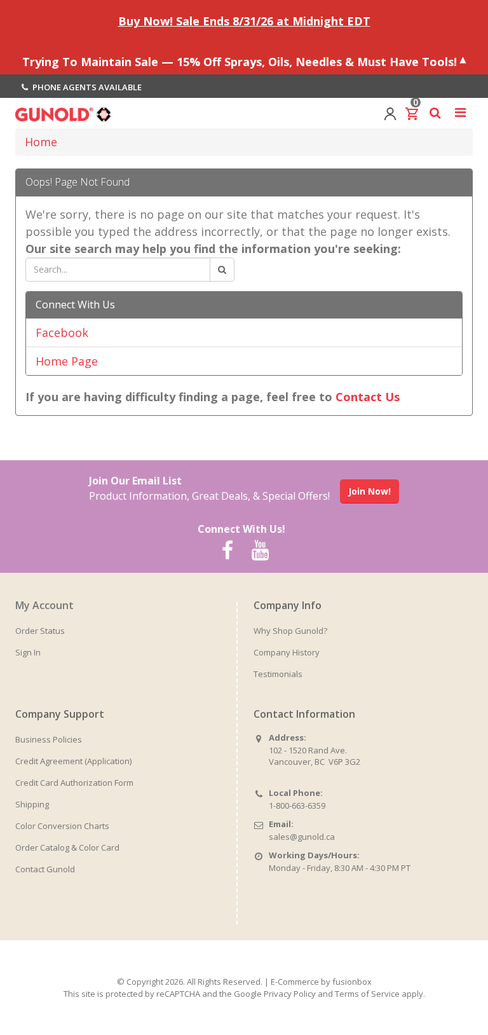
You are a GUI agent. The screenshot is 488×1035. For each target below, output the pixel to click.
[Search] (222, 269)
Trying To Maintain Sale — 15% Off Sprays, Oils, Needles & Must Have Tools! (239, 61)
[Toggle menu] (460, 112)
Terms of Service (367, 993)
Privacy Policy (290, 993)
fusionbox (352, 981)
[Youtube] (259, 550)
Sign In (28, 652)
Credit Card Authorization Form (74, 782)
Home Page (67, 361)
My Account (44, 605)
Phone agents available (86, 87)
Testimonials (278, 674)
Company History (287, 652)
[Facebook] (227, 550)
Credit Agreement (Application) (73, 761)
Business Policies (48, 739)
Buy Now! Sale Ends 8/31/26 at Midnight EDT (244, 21)
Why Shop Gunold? (290, 630)
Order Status (40, 630)
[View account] (390, 112)
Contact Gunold (45, 869)
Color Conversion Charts (62, 826)
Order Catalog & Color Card (67, 847)
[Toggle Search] (435, 112)
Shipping (32, 804)
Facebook (62, 332)
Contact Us (368, 396)
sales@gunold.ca (302, 836)
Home (41, 141)
